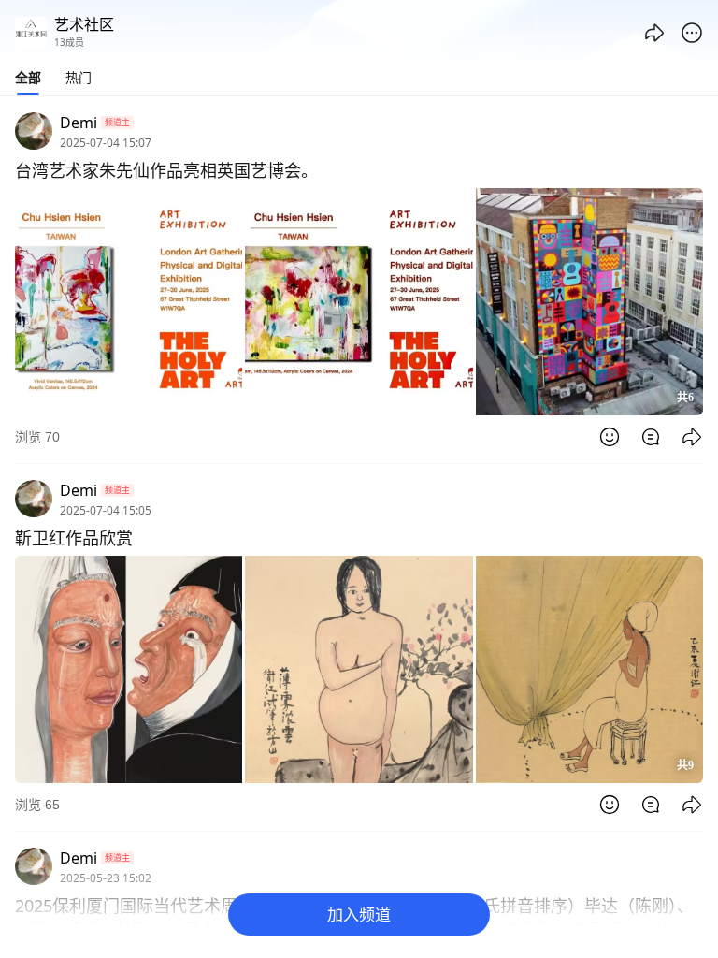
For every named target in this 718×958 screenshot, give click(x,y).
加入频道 (359, 914)
